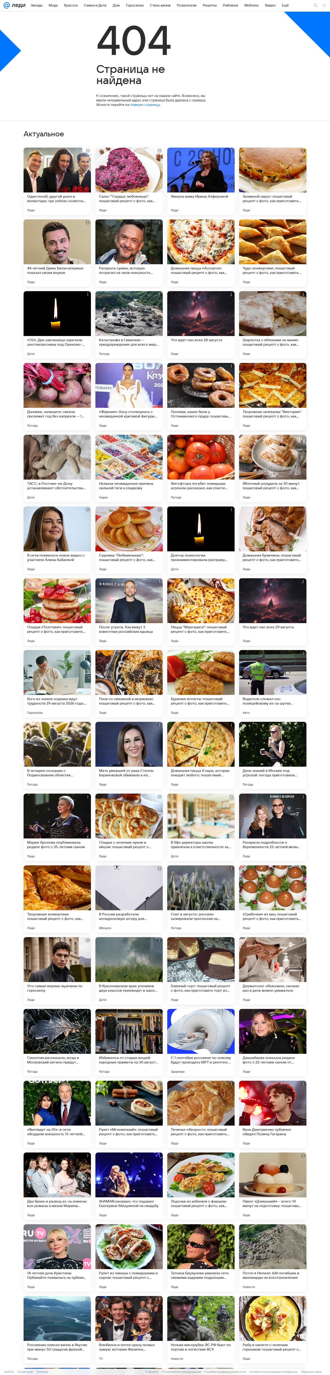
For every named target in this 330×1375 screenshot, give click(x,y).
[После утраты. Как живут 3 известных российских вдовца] (129, 612)
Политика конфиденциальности (225, 1371)
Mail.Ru (9, 1371)
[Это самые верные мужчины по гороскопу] (57, 970)
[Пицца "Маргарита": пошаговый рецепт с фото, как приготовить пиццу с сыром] (201, 612)
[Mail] (7, 5)
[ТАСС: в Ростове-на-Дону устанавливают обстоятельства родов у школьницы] (57, 468)
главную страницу (145, 105)
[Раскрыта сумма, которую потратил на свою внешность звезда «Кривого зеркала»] (129, 253)
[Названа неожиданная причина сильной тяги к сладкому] (129, 468)
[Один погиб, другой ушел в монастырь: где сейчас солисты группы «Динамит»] (57, 181)
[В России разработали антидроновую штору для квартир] (129, 899)
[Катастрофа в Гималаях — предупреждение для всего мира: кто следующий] (129, 324)
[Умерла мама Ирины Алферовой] (201, 181)
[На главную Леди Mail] (17, 5)
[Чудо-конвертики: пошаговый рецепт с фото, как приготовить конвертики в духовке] (272, 253)
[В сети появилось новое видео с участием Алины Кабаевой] (57, 540)
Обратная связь (311, 1371)
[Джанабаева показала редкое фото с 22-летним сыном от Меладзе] (272, 1042)
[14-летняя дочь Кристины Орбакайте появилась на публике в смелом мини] (57, 1258)
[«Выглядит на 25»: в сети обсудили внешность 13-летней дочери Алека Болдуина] (57, 1114)
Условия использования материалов (273, 1371)
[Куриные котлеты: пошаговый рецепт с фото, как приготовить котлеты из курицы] (201, 683)
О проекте (151, 1371)
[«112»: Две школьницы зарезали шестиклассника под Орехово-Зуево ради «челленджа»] (57, 324)
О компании (25, 1371)
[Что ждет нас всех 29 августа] (272, 612)
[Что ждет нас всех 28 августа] (201, 324)
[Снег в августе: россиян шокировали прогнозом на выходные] (201, 899)
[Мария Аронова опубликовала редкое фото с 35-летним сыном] (57, 827)
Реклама (42, 1371)
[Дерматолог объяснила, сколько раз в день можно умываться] (272, 970)
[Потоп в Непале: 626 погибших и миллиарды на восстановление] (272, 1258)
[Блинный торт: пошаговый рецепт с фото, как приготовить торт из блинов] (201, 970)
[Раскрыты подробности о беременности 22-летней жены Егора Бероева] (272, 827)
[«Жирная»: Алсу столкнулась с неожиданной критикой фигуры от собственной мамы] (129, 396)
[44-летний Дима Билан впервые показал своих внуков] (57, 253)
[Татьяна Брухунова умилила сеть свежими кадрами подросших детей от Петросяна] (201, 1258)
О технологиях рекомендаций (181, 1371)
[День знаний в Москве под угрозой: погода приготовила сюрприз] (272, 755)
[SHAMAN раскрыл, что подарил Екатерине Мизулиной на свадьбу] (129, 1186)
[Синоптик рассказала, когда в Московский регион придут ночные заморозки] (57, 1042)
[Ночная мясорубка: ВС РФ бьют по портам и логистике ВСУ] (201, 1329)
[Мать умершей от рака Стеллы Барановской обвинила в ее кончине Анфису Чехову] (129, 755)
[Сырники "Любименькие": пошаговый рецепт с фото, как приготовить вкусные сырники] (129, 540)
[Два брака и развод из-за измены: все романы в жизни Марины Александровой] (57, 1186)
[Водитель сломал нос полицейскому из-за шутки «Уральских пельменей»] (272, 683)
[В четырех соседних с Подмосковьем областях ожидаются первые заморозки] (57, 755)
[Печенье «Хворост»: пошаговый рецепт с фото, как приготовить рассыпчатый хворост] (201, 1114)
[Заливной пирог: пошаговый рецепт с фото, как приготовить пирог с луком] (272, 181)
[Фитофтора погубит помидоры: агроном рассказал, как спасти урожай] (201, 468)
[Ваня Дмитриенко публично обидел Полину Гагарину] (272, 1114)
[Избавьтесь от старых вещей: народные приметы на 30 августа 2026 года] (129, 1042)
